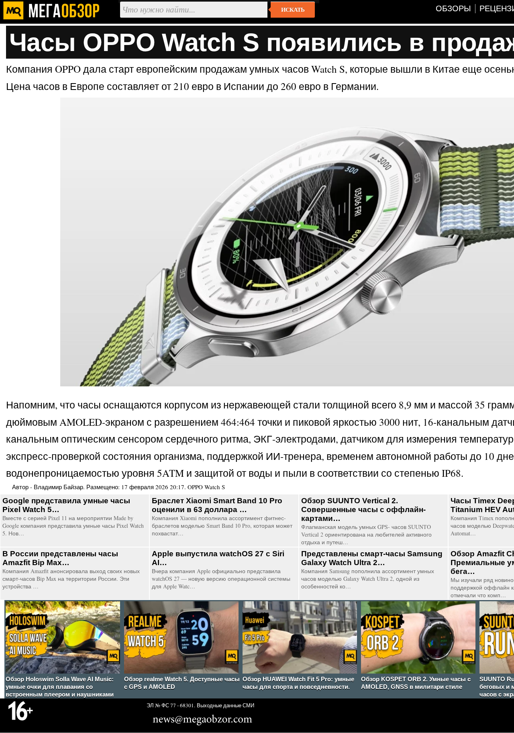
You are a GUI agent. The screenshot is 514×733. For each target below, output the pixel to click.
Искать (292, 9)
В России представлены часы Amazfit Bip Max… (60, 558)
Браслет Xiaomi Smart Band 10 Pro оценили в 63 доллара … (217, 505)
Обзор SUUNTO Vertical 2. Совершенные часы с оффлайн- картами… (363, 509)
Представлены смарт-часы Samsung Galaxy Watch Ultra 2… (372, 558)
